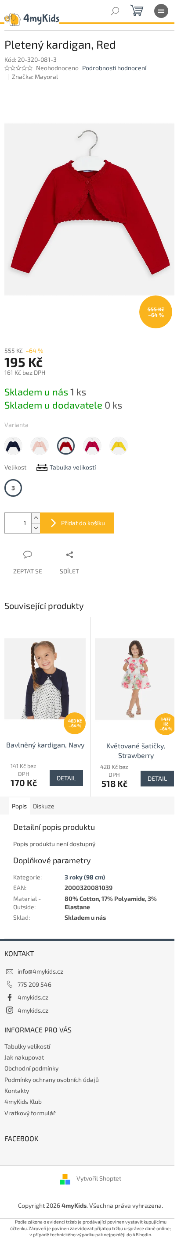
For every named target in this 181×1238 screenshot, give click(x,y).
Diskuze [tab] (43, 806)
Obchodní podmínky (31, 1068)
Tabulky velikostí (27, 1046)
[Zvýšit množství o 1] (35, 518)
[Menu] (161, 11)
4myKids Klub (23, 1101)
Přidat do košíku (83, 523)
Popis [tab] (19, 806)
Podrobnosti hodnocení (114, 67)
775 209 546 (34, 984)
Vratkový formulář (30, 1113)
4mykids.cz (33, 997)
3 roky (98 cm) (85, 877)
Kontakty (16, 1090)
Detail (66, 778)
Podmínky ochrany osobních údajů (51, 1079)
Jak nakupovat (24, 1057)
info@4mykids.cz (40, 971)
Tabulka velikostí (73, 467)
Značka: (35, 76)
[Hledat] (115, 11)
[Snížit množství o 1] (35, 528)
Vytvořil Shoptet (98, 1178)
